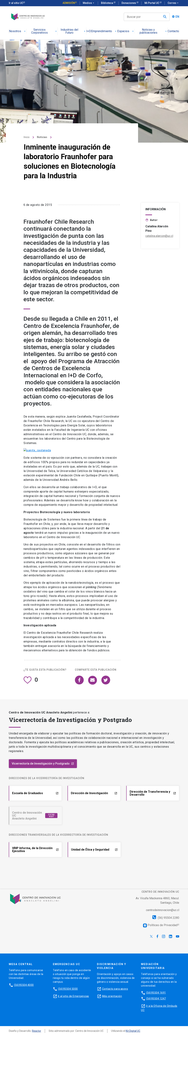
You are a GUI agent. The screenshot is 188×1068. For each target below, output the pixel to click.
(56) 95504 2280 (168, 917)
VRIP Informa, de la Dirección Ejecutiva (35, 849)
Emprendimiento (101, 31)
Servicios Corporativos (39, 31)
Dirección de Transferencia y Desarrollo (153, 793)
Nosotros (15, 31)
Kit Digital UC (133, 1030)
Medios (89, 2)
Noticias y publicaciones (148, 31)
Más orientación (112, 996)
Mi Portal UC (152, 2)
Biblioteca (107, 2)
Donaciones (129, 2)
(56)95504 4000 (24, 984)
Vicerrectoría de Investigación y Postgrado (43, 763)
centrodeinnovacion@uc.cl (162, 910)
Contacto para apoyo (115, 988)
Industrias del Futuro (69, 31)
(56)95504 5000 (68, 988)
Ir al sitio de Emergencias (73, 996)
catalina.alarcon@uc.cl (159, 236)
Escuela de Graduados (35, 793)
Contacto (173, 31)
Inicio (27, 137)
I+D (88, 31)
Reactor (36, 1030)
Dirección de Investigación (94, 793)
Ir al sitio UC (16, 2)
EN (177, 16)
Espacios (123, 31)
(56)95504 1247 (156, 998)
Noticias (42, 137)
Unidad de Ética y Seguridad (94, 849)
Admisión (69, 2)
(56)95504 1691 (156, 992)
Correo (173, 2)
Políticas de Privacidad (160, 925)
